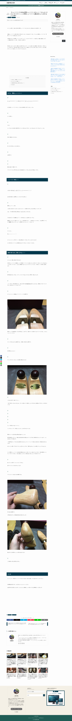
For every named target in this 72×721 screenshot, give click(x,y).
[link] (19, 643)
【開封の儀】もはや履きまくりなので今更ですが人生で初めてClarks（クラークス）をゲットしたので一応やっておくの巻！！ (57, 60)
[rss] (63, 0)
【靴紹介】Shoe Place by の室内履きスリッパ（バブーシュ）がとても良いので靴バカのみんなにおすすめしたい (57, 64)
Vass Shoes (9, 17)
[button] (10, 620)
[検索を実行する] (44, 695)
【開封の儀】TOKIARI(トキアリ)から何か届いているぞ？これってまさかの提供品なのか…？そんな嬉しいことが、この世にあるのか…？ (57, 75)
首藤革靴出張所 (11, 2)
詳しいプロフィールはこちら (58, 33)
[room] (62, 0)
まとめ (13, 84)
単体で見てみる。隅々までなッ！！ (57, 91)
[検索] (64, 0)
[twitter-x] (59, 0)
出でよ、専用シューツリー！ (17, 79)
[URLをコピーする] (44, 620)
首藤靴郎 (12, 640)
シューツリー (13, 17)
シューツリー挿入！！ (16, 81)
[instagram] (61, 0)
